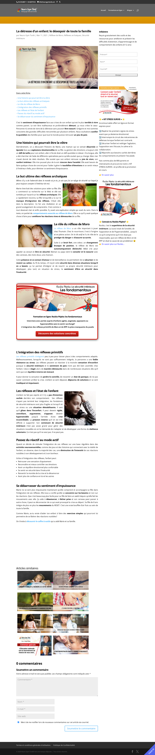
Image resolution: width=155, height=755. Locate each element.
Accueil (103, 10)
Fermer (110, 379)
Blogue (129, 10)
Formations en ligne (115, 10)
